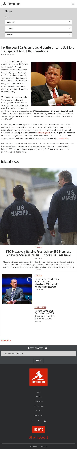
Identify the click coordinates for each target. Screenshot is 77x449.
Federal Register (43, 133)
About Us (38, 410)
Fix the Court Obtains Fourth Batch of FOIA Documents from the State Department (44, 314)
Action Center (38, 406)
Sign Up (38, 360)
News (38, 392)
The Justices (38, 401)
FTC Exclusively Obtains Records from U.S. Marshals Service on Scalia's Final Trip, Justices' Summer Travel (38, 253)
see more (5, 340)
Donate (38, 430)
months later (63, 138)
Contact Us (38, 415)
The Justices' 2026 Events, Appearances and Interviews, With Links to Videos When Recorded (46, 283)
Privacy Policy (44, 446)
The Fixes (38, 397)
